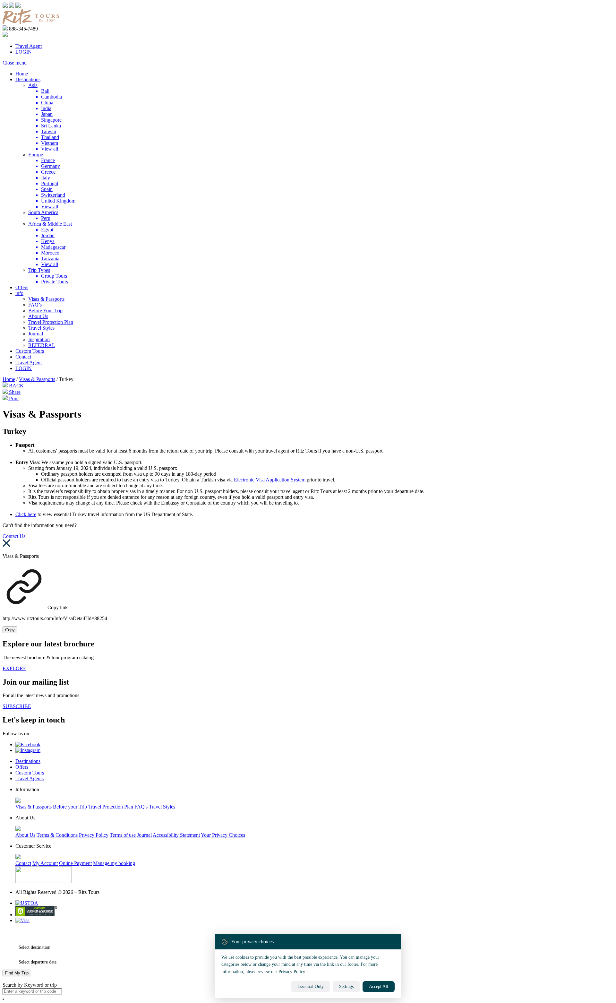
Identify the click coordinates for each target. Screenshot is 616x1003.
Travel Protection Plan (50, 322)
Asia (33, 85)
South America (43, 212)
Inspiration (39, 339)
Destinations (27, 79)
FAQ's (141, 806)
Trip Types (39, 270)
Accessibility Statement (176, 835)
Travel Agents (29, 778)
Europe (35, 154)
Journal (35, 333)
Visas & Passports (46, 299)
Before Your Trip (45, 310)
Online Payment (75, 863)
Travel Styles (41, 328)
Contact (23, 356)
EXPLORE (14, 668)
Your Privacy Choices (223, 835)
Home (21, 73)
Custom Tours (29, 351)
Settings (346, 986)
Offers (21, 287)
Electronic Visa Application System (269, 479)
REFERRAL (41, 345)
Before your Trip (70, 806)
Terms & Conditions (57, 835)
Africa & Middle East (50, 224)
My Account (45, 863)
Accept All (378, 986)
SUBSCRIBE (17, 706)
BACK (16, 385)
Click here (25, 514)
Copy (10, 629)
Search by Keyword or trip (30, 985)
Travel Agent (28, 46)
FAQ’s (35, 304)
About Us (38, 316)
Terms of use (123, 835)
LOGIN (23, 52)
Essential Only (310, 986)
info (19, 293)
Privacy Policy (93, 835)
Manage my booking (114, 863)
